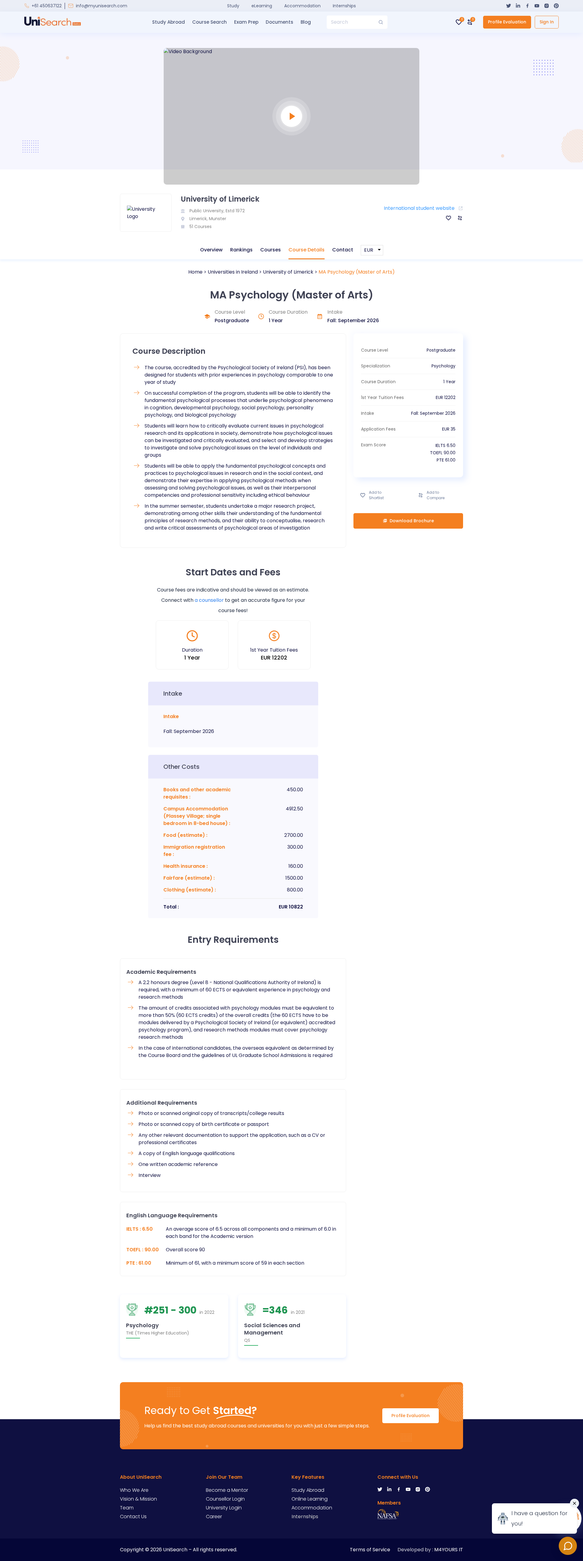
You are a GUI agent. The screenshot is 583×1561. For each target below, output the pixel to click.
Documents (279, 22)
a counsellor (209, 600)
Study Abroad (168, 22)
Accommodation (302, 6)
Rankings (241, 249)
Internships (344, 6)
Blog (306, 22)
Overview (211, 249)
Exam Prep (246, 22)
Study (233, 6)
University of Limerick (288, 271)
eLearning (261, 6)
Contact (342, 249)
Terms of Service (370, 1549)
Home (195, 271)
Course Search (209, 22)
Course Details (306, 249)
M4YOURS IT (448, 1549)
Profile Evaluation (507, 22)
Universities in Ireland (233, 271)
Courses (270, 249)
